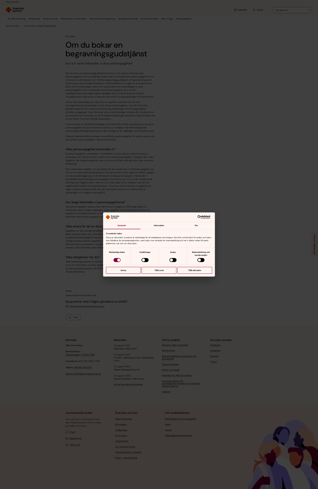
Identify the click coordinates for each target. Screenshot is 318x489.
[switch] (145, 260)
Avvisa (123, 270)
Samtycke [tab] (122, 225)
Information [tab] (159, 225)
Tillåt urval (159, 270)
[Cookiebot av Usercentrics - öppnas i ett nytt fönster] (201, 217)
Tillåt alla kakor (194, 270)
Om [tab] (196, 225)
